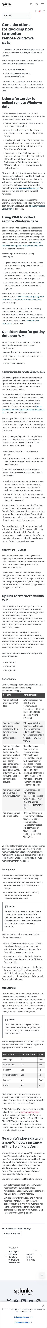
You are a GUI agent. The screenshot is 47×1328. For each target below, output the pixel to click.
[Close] (43, 1305)
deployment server (27, 188)
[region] (23, 1315)
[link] (35, 11)
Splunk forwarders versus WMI (28, 300)
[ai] (39, 11)
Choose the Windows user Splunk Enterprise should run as (23, 410)
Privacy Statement (22, 1317)
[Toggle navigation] (42, 1275)
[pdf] (44, 11)
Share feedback (12, 1234)
